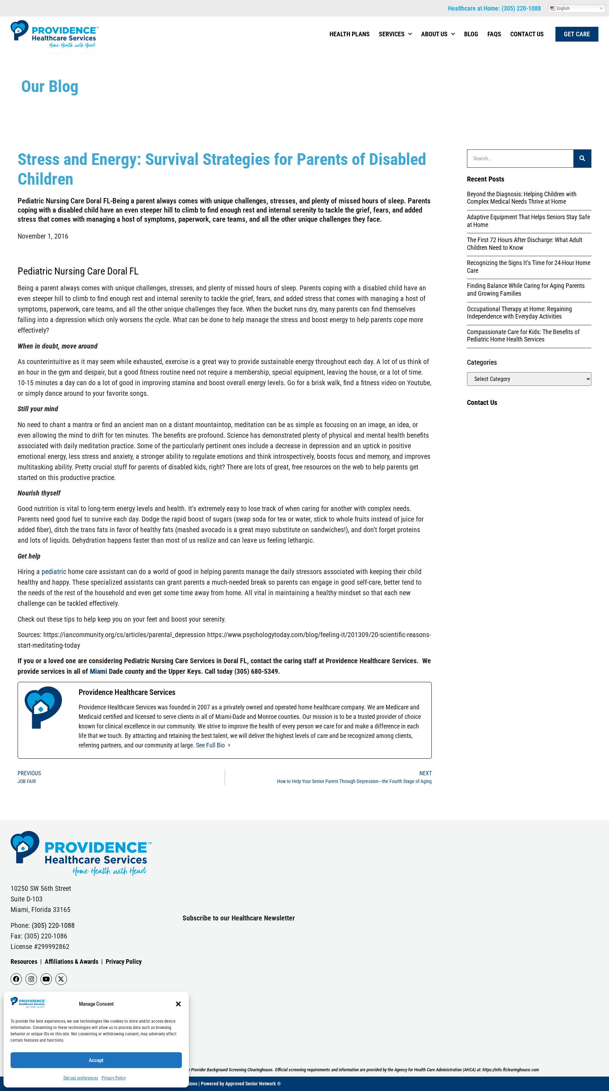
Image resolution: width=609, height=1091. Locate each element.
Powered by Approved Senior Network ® (241, 1083)
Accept (96, 1060)
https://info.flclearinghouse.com (510, 1069)
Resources (24, 961)
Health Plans (350, 34)
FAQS (494, 34)
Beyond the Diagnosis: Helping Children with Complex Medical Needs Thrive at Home (522, 197)
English (563, 8)
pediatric (54, 571)
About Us (434, 34)
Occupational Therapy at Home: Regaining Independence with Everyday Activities (519, 312)
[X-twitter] (61, 979)
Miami (98, 671)
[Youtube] (46, 979)
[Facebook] (16, 979)
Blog (471, 34)
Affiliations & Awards (71, 961)
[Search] (582, 158)
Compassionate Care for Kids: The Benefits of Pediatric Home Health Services (523, 335)
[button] (178, 1003)
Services (392, 34)
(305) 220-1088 (521, 8)
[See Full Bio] (229, 745)
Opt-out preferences (80, 1077)
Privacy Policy (114, 1077)
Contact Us (527, 34)
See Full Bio (210, 745)
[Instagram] (31, 979)
